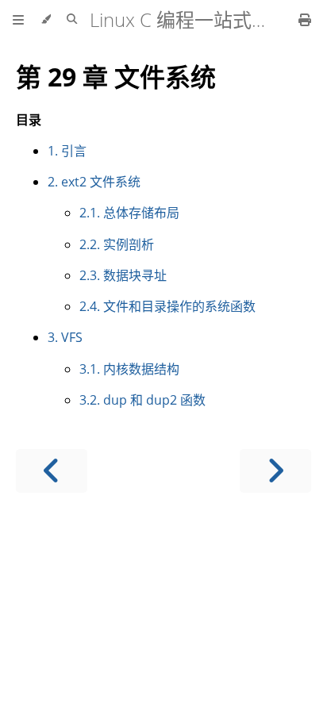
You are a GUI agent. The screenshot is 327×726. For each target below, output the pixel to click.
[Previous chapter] (51, 471)
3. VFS (65, 337)
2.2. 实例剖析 (116, 244)
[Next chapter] (275, 471)
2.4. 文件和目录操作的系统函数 (167, 306)
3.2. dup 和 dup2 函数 (142, 400)
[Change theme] (46, 20)
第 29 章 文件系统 (116, 77)
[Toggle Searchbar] (72, 20)
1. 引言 (67, 150)
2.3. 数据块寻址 (123, 275)
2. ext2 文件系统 (94, 181)
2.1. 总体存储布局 (129, 212)
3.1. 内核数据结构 (129, 369)
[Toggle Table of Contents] (18, 20)
